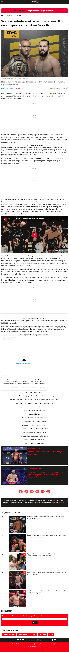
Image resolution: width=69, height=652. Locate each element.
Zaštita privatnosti (40, 644)
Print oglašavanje (61, 644)
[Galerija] (34, 53)
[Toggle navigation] (2, 2)
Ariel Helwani (15, 387)
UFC (51, 635)
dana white (23, 635)
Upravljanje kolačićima (34, 646)
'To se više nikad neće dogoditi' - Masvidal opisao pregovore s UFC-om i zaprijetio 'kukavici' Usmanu (45, 474)
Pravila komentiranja (28, 644)
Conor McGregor (9, 635)
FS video (33, 635)
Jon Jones (43, 635)
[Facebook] (53, 640)
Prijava (34, 622)
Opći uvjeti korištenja (16, 644)
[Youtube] (56, 640)
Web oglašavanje (50, 644)
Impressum (6, 644)
